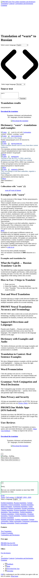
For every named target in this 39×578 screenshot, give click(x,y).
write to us (10, 247)
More (2, 230)
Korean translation (20, 510)
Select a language (6, 499)
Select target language (8, 84)
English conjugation (21, 519)
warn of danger (16, 190)
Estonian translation (27, 516)
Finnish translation (14, 516)
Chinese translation (7, 510)
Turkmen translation (7, 514)
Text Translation (6, 531)
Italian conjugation (15, 521)
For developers (6, 553)
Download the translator (9, 111)
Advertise (10, 571)
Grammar (4, 5)
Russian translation (20, 503)
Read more (14, 576)
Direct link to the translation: (10, 458)
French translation (14, 505)
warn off (8, 190)
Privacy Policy (23, 403)
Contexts (11, 3)
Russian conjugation (7, 523)
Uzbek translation (20, 514)
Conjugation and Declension (10, 535)
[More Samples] (3, 141)
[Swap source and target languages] (19, 82)
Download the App (13, 568)
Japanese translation (7, 517)
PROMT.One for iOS (8, 543)
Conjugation (24, 3)
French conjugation (21, 523)
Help (8, 566)
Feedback (10, 564)
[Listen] (4, 132)
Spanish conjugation (7, 519)
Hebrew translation (14, 508)
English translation (7, 503)
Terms (3, 497)
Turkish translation (26, 512)
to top (3, 495)
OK (2, 574)
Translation (4, 3)
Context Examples (7, 533)
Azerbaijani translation (20, 506)
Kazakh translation (28, 508)
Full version (10, 497)
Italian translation (6, 506)
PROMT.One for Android (9, 545)
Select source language (8, 45)
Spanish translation (27, 505)
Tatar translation (13, 512)
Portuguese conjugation (30, 521)
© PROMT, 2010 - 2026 (23, 497)
